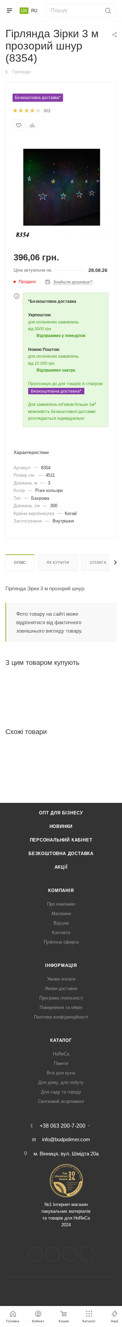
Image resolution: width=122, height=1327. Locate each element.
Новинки (61, 826)
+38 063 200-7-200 (62, 1126)
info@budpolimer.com (66, 1139)
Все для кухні (61, 1072)
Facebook (35, 1254)
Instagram (52, 1254)
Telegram (69, 1254)
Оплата (98, 562)
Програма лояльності (61, 998)
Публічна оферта (61, 942)
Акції (61, 867)
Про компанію (61, 904)
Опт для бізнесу (61, 812)
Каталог (61, 1040)
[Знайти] (107, 10)
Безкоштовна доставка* (38, 97)
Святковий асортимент (61, 1101)
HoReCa (61, 1053)
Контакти (61, 932)
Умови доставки (61, 988)
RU (34, 10)
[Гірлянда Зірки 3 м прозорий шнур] (61, 190)
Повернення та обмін (61, 1007)
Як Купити (57, 562)
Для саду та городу (61, 1091)
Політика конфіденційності (61, 1016)
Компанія (61, 890)
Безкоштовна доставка (61, 853)
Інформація (61, 965)
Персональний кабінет (61, 840)
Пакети (61, 1063)
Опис (20, 562)
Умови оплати (61, 979)
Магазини (61, 913)
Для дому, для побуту (61, 1082)
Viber (87, 1254)
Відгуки (61, 923)
